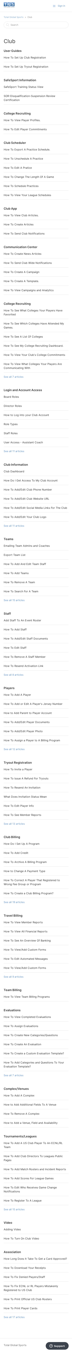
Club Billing (12, 837)
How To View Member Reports (23, 922)
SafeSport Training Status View (23, 86)
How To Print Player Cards (20, 1308)
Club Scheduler (15, 143)
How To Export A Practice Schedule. (27, 149)
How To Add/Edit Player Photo (23, 731)
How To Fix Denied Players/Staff (24, 1277)
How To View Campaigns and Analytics (29, 290)
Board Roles (11, 396)
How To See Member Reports (22, 815)
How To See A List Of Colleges (23, 336)
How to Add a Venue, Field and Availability (31, 1122)
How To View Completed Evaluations (27, 1017)
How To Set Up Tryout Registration (26, 66)
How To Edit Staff (15, 647)
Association (12, 1252)
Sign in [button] (61, 5)
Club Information (16, 464)
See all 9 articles (13, 976)
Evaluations (12, 1010)
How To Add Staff (15, 629)
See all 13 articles (14, 823)
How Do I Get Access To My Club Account (31, 480)
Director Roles (13, 406)
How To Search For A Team (21, 591)
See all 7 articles (13, 376)
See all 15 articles (14, 600)
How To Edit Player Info (19, 805)
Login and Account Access (23, 390)
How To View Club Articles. (21, 215)
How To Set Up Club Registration (25, 57)
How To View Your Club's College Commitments (34, 354)
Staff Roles (11, 433)
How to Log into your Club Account (26, 415)
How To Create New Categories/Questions (31, 1035)
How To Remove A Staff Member (25, 656)
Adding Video (12, 1229)
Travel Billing (13, 915)
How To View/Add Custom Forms (25, 949)
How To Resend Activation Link (23, 666)
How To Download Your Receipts (25, 1267)
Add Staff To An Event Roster (22, 620)
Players (9, 688)
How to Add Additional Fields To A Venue (30, 1104)
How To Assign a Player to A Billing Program (32, 740)
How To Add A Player (17, 694)
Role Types (11, 424)
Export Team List (14, 555)
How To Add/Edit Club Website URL (26, 498)
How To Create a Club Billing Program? (28, 893)
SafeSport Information (20, 80)
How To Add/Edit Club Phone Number (28, 489)
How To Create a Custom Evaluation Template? (34, 1053)
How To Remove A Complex (22, 1113)
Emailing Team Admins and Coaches (27, 545)
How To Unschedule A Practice (23, 158)
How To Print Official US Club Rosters (28, 1299)
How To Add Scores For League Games (29, 1178)
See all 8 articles (13, 674)
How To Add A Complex (19, 1095)
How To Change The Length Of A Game (29, 176)
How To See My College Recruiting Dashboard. (33, 345)
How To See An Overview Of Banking (27, 940)
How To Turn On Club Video (21, 1238)
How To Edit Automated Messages (26, 958)
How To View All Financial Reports (25, 931)
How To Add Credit (16, 852)
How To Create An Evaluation (22, 1044)
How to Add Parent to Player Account (28, 713)
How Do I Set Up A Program (22, 843)
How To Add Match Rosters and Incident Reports (35, 1169)
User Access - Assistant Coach (23, 442)
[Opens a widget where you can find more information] (57, 1346)
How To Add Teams (16, 573)
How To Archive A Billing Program (25, 862)
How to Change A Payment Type (24, 871)
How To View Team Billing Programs (27, 996)
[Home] (9, 7)
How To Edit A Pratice (18, 167)
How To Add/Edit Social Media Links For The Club (35, 507)
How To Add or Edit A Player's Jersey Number (33, 703)
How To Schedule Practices (21, 186)
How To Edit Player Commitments (25, 129)
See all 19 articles (14, 902)
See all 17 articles (14, 1317)
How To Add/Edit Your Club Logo (25, 517)
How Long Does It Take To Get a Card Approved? (35, 1258)
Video (8, 1222)
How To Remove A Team (19, 582)
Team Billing (12, 990)
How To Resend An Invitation (22, 787)
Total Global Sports (13, 17)
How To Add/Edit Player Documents (27, 722)
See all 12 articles (14, 749)
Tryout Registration (18, 762)
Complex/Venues (16, 1088)
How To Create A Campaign (21, 272)
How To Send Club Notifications (24, 233)
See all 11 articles (14, 451)
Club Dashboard (14, 471)
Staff (7, 613)
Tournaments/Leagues (20, 1136)
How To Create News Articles (22, 253)
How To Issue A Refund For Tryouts (26, 778)
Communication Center (20, 247)
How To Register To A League (23, 1200)
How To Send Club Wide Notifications (28, 263)
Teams (8, 539)
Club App (10, 208)
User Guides (13, 51)
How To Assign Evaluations (21, 1026)
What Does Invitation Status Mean (25, 796)
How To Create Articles (18, 224)
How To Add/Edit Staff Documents (26, 638)
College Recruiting (17, 113)
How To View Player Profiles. (22, 120)
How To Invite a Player (18, 769)
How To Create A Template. (21, 281)
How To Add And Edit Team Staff (25, 564)
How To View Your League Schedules (27, 195)
